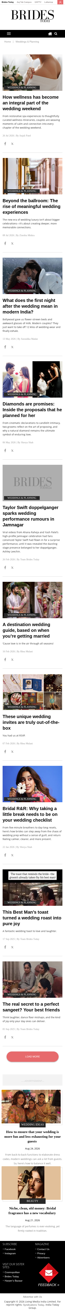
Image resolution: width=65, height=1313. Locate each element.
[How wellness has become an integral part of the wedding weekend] (32, 72)
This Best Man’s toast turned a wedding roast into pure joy (32, 917)
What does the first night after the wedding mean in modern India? (30, 306)
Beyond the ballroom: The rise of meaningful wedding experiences (31, 206)
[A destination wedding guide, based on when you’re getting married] (32, 600)
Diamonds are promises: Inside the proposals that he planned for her (32, 409)
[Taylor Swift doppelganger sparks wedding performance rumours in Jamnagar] (32, 483)
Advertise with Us (32, 1296)
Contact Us (43, 1249)
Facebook (10, 1249)
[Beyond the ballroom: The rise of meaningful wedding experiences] (32, 176)
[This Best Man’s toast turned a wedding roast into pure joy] (32, 887)
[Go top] (5, 144)
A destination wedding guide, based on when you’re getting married (26, 630)
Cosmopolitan (12, 1272)
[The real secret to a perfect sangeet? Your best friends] (32, 979)
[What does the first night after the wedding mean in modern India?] (32, 276)
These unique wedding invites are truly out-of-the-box (31, 722)
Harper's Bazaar (14, 1280)
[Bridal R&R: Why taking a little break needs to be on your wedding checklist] (32, 784)
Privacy (41, 1253)
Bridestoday (33, 16)
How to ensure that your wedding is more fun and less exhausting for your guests (32, 1136)
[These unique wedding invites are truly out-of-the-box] (32, 692)
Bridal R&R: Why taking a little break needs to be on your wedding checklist (30, 814)
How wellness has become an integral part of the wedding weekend (31, 102)
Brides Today (8, 2)
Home (7, 41)
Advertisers (43, 1257)
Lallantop (48, 2)
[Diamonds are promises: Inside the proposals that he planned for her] (32, 379)
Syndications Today (33, 1304)
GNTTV (38, 2)
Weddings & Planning (27, 41)
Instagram (10, 1253)
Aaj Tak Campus (24, 2)
